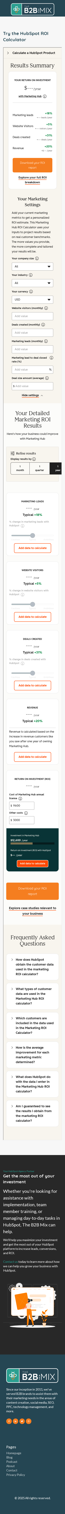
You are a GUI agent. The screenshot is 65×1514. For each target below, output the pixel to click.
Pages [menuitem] (11, 1447)
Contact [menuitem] (11, 1470)
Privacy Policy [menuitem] (15, 1475)
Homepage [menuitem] (13, 1453)
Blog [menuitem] (9, 1457)
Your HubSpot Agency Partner (18, 1171)
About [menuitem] (10, 1466)
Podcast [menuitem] (11, 1461)
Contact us (10, 1261)
